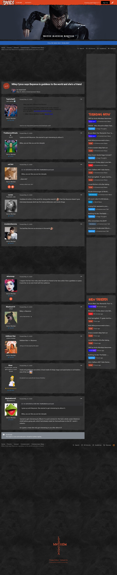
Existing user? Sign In (92, 3)
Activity (28, 2)
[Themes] (112, 2)
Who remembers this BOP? (97, 220)
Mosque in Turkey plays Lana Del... (100, 162)
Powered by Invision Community (58, 562)
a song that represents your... (98, 206)
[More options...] (81, 99)
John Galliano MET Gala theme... (99, 169)
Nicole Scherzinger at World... (98, 191)
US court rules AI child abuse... (99, 199)
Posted (26, 99)
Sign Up (105, 3)
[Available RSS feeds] (114, 445)
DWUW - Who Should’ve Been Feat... (100, 125)
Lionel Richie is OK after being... (99, 184)
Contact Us (64, 560)
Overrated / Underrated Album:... (99, 228)
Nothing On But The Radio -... (98, 213)
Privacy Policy (53, 560)
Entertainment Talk (103, 209)
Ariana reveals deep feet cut (98, 147)
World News (98, 202)
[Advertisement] (43, 66)
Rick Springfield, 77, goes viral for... (100, 177)
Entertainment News (33, 91)
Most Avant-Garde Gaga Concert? (100, 155)
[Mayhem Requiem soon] (58, 22)
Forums (19, 2)
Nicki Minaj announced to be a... (99, 140)
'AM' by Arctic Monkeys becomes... (100, 118)
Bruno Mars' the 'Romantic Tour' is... (100, 133)
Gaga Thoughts (102, 129)
